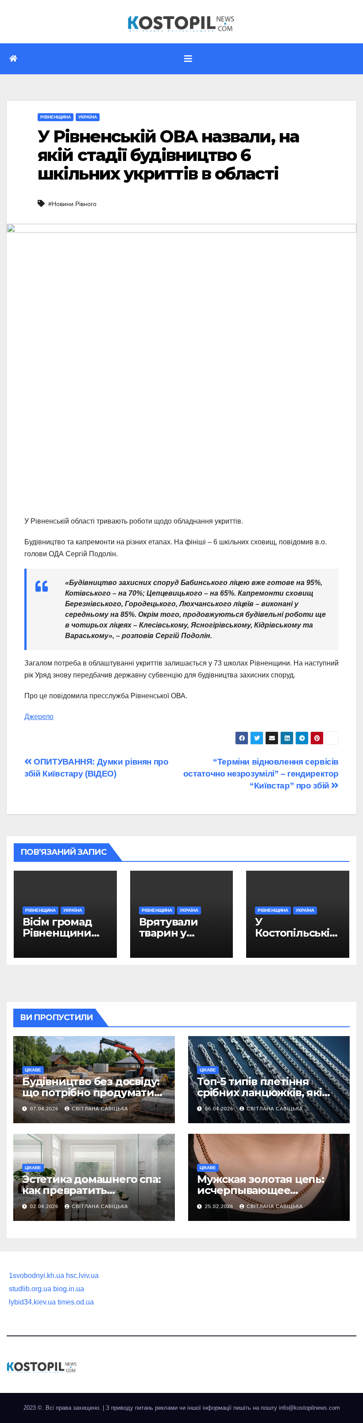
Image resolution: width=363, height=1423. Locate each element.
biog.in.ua (68, 1289)
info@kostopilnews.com (309, 1407)
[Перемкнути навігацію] (188, 58)
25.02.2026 (220, 1206)
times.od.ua (76, 1302)
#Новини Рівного (72, 203)
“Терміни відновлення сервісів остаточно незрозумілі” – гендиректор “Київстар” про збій (261, 773)
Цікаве (33, 1069)
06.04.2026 (220, 1108)
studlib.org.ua (30, 1289)
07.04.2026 (45, 1108)
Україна (87, 117)
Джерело (39, 716)
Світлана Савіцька (100, 1108)
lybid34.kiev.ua (32, 1302)
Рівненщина (55, 117)
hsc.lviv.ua (82, 1275)
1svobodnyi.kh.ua (36, 1275)
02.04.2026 (45, 1206)
